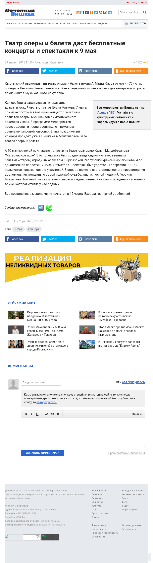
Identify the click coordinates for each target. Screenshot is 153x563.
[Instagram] (105, 12)
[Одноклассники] (91, 12)
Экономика (40, 24)
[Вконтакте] (82, 12)
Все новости (13, 24)
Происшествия (88, 24)
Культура (65, 24)
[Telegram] (110, 12)
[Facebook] (87, 12)
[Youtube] (100, 12)
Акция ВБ (102, 24)
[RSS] (77, 12)
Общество (53, 24)
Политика (27, 24)
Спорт (75, 24)
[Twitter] (96, 12)
